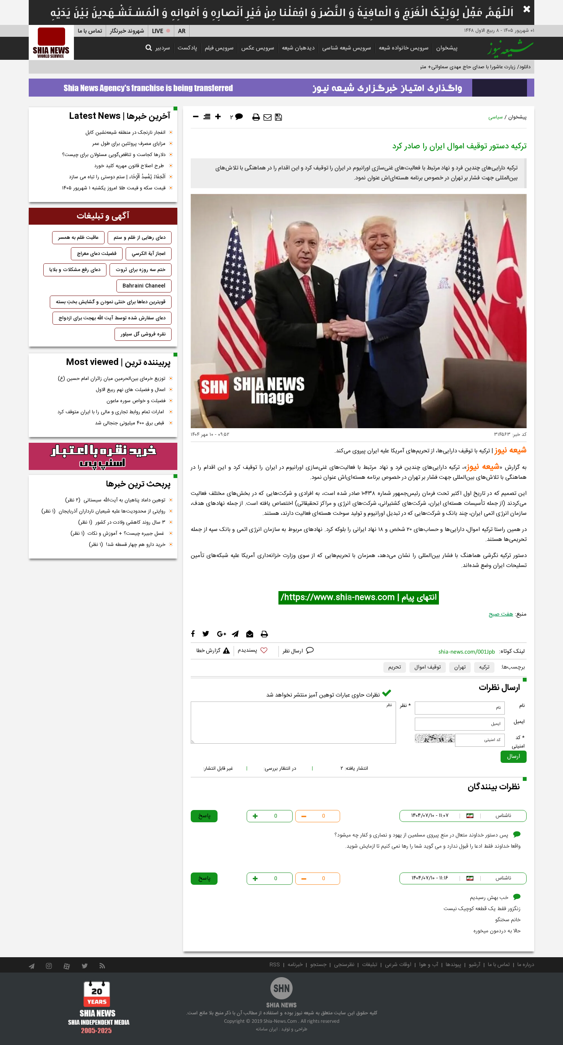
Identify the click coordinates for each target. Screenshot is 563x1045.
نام (522, 706)
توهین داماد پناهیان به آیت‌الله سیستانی (115, 500)
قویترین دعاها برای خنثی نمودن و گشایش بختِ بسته (110, 302)
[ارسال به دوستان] (267, 117)
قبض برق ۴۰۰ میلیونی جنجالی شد (130, 423)
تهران (460, 667)
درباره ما (525, 964)
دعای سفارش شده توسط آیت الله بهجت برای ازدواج (112, 318)
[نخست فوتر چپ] (99, 1007)
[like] (256, 651)
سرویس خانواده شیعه (404, 48)
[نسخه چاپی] (256, 117)
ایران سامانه (267, 1029)
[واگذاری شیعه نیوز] (281, 85)
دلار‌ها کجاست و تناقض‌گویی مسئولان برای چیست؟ (113, 155)
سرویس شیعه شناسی (346, 48)
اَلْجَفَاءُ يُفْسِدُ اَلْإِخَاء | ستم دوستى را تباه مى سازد (117, 177)
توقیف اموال (427, 667)
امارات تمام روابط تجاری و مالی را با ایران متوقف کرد (111, 412)
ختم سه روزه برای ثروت (140, 270)
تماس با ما (90, 31)
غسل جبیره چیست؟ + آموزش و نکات (117, 533)
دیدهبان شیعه (298, 48)
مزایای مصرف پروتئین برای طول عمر (128, 144)
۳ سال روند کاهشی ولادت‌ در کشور (121, 522)
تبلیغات (369, 964)
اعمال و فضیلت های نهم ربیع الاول (130, 390)
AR (181, 31)
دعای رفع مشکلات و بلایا (74, 270)
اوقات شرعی (398, 964)
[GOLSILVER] (103, 456)
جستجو (318, 964)
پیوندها (453, 964)
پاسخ (204, 816)
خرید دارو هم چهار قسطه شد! (127, 545)
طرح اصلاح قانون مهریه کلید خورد (129, 166)
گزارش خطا (208, 651)
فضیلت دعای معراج (96, 254)
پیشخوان (447, 48)
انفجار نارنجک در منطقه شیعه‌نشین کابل (125, 132)
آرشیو (474, 964)
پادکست (187, 48)
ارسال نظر (293, 651)
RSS (275, 964)
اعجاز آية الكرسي (148, 254)
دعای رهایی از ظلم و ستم (139, 237)
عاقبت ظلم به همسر (78, 237)
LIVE (157, 31)
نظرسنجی (344, 964)
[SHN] (51, 42)
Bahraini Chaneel (144, 286)
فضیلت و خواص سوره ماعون (135, 401)
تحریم (394, 667)
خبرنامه (295, 964)
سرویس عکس (257, 48)
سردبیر (162, 48)
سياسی (495, 117)
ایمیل (519, 722)
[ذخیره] (278, 117)
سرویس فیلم (219, 48)
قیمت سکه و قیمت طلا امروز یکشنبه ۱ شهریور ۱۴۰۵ (113, 188)
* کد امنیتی (518, 742)
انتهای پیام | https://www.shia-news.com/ (358, 598)
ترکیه (484, 667)
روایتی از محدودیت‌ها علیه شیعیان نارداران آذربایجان (103, 511)
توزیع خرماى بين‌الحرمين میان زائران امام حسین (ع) (111, 379)
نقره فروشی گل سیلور (143, 334)
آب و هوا (428, 964)
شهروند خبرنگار (127, 31)
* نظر (405, 706)
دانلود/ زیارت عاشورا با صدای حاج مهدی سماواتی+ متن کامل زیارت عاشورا (455, 67)
